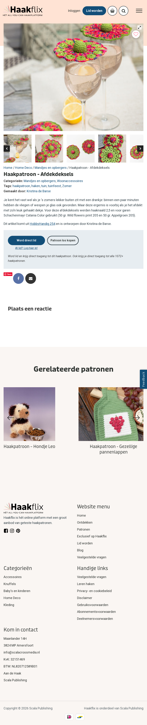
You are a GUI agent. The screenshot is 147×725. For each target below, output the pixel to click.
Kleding (9, 605)
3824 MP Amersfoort (18, 645)
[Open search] (124, 11)
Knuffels (10, 584)
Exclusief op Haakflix (92, 536)
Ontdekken (85, 522)
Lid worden (94, 11)
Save (9, 274)
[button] (7, 149)
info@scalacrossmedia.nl (22, 652)
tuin (44, 186)
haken (35, 186)
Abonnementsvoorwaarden (96, 612)
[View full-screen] (139, 27)
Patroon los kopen (63, 240)
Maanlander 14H (15, 638)
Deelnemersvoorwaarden (95, 619)
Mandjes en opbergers (51, 168)
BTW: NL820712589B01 (20, 666)
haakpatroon (21, 186)
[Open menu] (139, 11)
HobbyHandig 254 (42, 224)
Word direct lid (26, 240)
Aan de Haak (12, 673)
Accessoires (13, 577)
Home (8, 168)
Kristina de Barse (39, 191)
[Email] (30, 278)
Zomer (67, 186)
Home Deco (23, 168)
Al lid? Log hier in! (26, 248)
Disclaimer (84, 598)
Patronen (83, 529)
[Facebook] (18, 278)
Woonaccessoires (70, 181)
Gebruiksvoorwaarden (92, 605)
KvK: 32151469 (14, 659)
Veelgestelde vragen (91, 557)
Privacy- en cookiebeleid (94, 591)
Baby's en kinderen (17, 591)
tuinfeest (54, 186)
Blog (80, 550)
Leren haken (85, 584)
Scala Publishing (15, 680)
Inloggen (74, 11)
